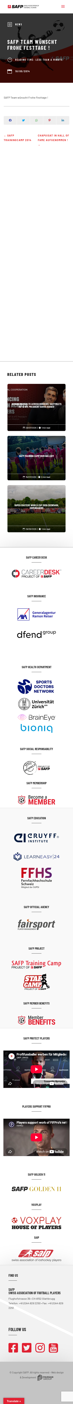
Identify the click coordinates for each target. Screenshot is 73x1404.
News (18, 24)
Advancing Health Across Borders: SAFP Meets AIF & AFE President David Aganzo (36, 405)
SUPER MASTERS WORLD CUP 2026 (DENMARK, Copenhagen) (36, 506)
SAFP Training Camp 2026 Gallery (36, 456)
